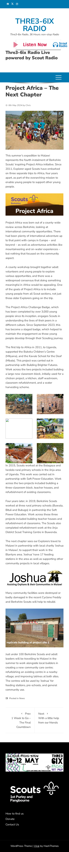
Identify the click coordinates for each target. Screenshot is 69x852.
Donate (10, 819)
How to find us (15, 813)
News (22, 698)
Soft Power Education (40, 479)
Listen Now (35, 44)
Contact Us (12, 824)
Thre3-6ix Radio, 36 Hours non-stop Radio (34, 34)
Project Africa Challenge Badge (30, 307)
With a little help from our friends (48, 718)
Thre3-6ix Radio (34, 25)
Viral (36, 846)
